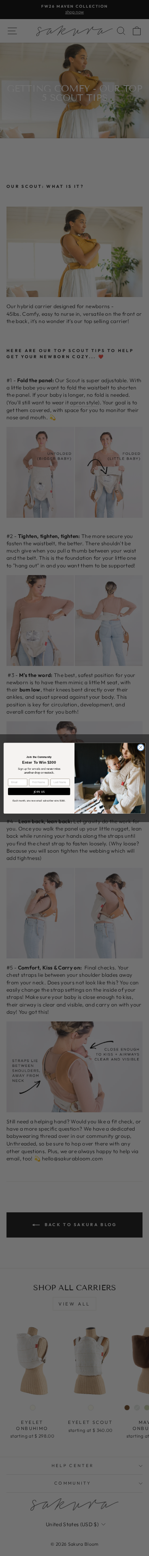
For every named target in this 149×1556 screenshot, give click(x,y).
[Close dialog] (141, 747)
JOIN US (39, 791)
